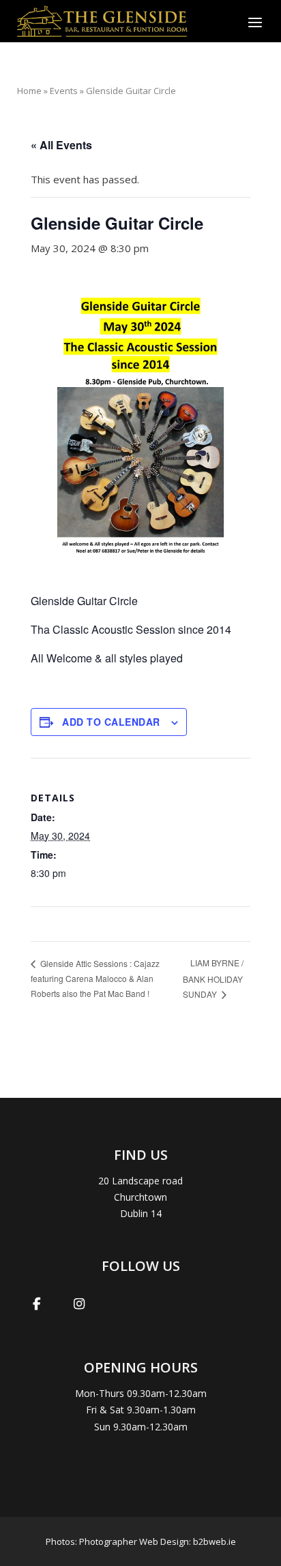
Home (29, 91)
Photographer (108, 1541)
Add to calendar (111, 721)
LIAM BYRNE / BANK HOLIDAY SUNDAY (213, 978)
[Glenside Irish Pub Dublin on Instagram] (79, 1304)
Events (64, 91)
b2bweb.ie (214, 1541)
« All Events (61, 145)
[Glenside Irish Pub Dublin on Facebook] (37, 1304)
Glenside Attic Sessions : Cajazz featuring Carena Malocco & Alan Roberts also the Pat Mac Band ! (95, 978)
